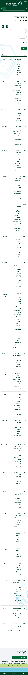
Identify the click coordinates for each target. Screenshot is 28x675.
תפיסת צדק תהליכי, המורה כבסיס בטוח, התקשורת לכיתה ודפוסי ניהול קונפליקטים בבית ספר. (17, 429)
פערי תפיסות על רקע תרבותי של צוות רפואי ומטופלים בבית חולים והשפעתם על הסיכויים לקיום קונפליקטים (17, 455)
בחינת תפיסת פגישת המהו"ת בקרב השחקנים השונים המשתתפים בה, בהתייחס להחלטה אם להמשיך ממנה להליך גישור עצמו (17, 217)
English (3, 26)
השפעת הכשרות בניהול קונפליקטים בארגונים (17, 537)
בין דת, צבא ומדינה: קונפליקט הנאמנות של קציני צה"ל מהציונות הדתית (17, 479)
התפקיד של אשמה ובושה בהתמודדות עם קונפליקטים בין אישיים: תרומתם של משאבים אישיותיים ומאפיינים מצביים (17, 591)
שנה (25, 55)
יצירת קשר (14, 673)
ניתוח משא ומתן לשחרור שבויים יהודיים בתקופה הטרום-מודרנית (17, 360)
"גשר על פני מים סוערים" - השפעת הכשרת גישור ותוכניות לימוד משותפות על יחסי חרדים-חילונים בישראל (17, 187)
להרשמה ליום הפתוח (15, 665)
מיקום (4, 673)
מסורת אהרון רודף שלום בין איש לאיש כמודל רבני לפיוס (17, 613)
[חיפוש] (4, 8)
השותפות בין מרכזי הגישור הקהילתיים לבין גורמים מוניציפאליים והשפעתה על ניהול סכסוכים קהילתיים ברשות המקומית (17, 92)
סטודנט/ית (4, 55)
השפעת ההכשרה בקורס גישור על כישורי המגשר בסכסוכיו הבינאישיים (17, 520)
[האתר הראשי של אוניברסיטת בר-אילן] (22, 654)
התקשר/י (23, 673)
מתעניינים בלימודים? (15, 670)
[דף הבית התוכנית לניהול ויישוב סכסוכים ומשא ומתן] (11, 4)
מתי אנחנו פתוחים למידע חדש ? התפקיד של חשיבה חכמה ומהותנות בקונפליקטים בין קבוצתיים (17, 135)
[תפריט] (25, 3)
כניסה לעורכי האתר (21, 657)
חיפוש (24, 48)
